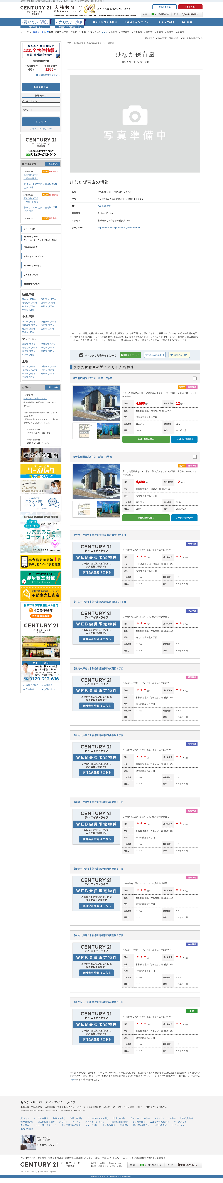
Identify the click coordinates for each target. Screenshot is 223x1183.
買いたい (24, 1118)
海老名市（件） (30, 303)
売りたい (76, 1122)
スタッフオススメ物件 (165, 1118)
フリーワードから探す (98, 1118)
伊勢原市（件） (49, 299)
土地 (83, 32)
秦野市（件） (48, 306)
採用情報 (124, 1125)
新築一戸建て (55, 32)
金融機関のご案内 (119, 1122)
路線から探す (59, 1118)
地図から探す (119, 1118)
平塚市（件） (28, 310)
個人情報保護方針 (141, 1125)
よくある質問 (108, 1125)
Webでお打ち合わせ (159, 1122)
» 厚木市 (113, 32)
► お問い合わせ (49, 689)
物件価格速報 (26, 1122)
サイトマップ (178, 1125)
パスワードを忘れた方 (41, 129)
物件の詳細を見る (146, 439)
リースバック (180, 1122)
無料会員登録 (186, 1118)
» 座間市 (169, 32)
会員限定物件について (49, 75)
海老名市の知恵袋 (94, 43)
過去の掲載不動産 (46, 1122)
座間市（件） (48, 303)
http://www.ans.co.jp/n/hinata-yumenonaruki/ (119, 227)
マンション (95, 32)
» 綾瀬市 (180, 32)
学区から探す (76, 1118)
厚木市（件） (29, 299)
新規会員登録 (165, 7)
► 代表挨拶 (28, 689)
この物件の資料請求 (184, 439)
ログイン (41, 121)
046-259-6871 (105, 206)
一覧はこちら (52, 164)
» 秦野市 (148, 32)
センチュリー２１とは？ (45, 1125)
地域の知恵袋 (79, 43)
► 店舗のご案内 (31, 685)
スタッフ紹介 (91, 1125)
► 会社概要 (46, 685)
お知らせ (63, 1122)
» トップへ (25, 32)
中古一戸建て (70, 32)
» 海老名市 (137, 32)
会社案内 (24, 1125)
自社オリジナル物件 (140, 1118)
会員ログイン (190, 7)
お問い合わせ (160, 1125)
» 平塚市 (159, 32)
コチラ (73, 1079)
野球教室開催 (139, 1122)
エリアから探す (41, 1118)
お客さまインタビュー (96, 1122)
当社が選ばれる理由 (71, 1125)
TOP (69, 43)
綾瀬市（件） (29, 306)
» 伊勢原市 (124, 32)
